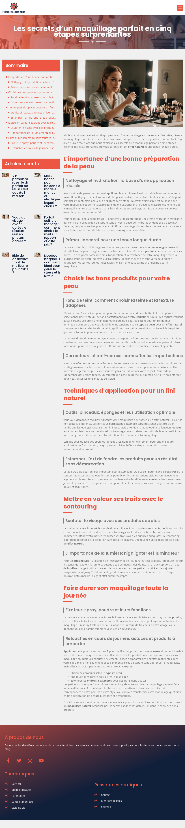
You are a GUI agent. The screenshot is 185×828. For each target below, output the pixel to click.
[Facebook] (10, 762)
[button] (180, 8)
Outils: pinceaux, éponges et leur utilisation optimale (33, 112)
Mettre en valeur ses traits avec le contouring (32, 122)
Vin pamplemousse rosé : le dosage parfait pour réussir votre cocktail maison (24, 186)
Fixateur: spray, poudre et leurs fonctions (33, 143)
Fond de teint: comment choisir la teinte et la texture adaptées (33, 97)
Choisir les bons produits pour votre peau (32, 92)
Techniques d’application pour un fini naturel (32, 107)
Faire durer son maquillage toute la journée (32, 138)
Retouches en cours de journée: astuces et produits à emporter (33, 148)
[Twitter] (21, 762)
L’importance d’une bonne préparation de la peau (32, 77)
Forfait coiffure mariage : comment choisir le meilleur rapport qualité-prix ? (52, 231)
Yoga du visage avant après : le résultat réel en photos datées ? (19, 229)
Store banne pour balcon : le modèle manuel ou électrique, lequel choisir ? (52, 191)
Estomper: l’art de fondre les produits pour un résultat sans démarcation (33, 117)
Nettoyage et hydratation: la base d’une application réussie (33, 82)
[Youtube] (43, 762)
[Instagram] (32, 762)
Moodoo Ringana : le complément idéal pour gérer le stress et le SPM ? (54, 265)
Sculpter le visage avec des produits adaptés (33, 127)
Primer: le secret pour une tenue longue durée (33, 87)
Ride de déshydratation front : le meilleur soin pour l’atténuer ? (24, 264)
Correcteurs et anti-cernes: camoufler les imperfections (33, 102)
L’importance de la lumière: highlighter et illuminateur (33, 133)
